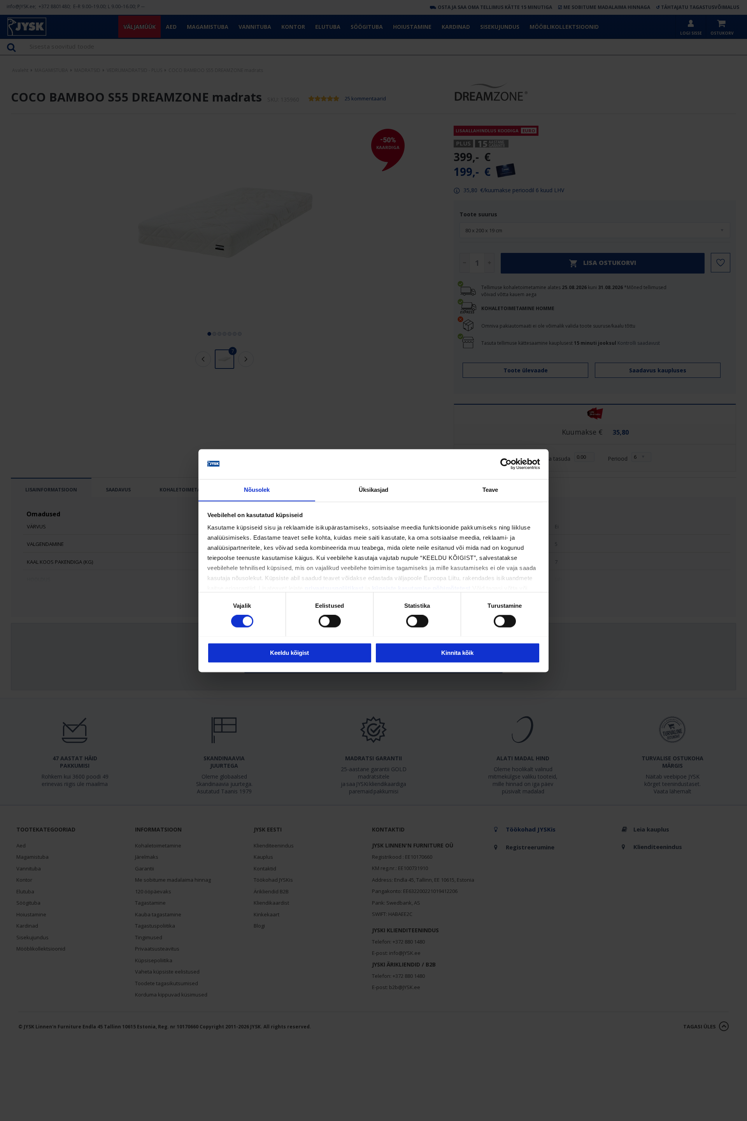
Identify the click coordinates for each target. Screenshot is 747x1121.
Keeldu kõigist (289, 652)
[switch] (330, 621)
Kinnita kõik (457, 652)
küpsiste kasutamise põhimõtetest (421, 588)
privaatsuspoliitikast (334, 588)
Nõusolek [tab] (257, 489)
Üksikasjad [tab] (374, 489)
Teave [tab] (490, 489)
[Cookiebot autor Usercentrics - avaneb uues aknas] (506, 464)
